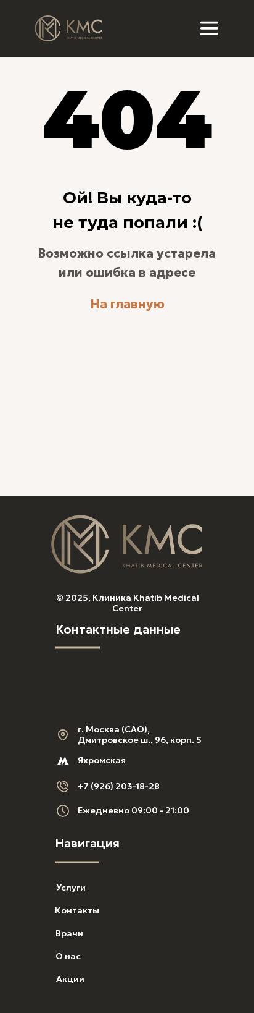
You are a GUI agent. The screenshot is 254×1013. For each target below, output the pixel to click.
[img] (69, 28)
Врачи (69, 933)
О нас (68, 956)
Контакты (77, 910)
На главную (127, 304)
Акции (70, 979)
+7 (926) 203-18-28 (119, 786)
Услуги (71, 887)
